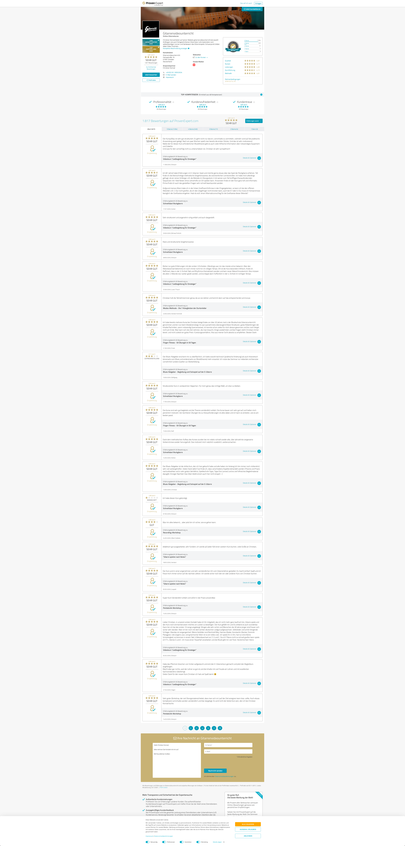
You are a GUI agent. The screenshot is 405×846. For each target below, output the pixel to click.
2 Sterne (246, 49)
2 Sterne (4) (234, 129)
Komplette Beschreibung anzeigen (175, 48)
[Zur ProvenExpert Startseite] (152, 4)
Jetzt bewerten (151, 74)
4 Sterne (246, 43)
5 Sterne (246, 40)
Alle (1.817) (151, 129)
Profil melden (164, 787)
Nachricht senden (215, 770)
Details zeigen (217, 842)
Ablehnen (248, 836)
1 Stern (246, 51)
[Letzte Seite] (220, 728)
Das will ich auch (246, 3)
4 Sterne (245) (192, 129)
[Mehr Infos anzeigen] (233, 46)
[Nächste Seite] (214, 728)
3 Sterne (246, 46)
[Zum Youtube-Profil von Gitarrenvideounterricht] (194, 66)
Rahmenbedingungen (232, 79)
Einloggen (258, 3)
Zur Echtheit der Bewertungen (151, 68)
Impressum (149, 836)
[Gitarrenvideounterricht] (151, 29)
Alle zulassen (248, 824)
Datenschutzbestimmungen (163, 836)
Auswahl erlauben (248, 829)
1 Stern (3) (254, 129)
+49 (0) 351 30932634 (174, 72)
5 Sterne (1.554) (172, 129)
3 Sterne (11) (213, 129)
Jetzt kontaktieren (253, 9)
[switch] (164, 842)
